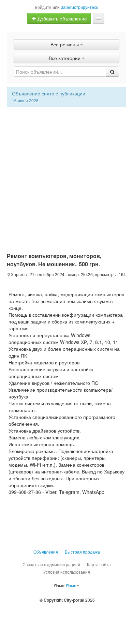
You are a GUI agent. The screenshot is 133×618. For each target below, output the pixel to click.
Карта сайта (99, 564)
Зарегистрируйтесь (79, 7)
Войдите (43, 7)
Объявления (45, 552)
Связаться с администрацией (51, 564)
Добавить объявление (61, 18)
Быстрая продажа (82, 552)
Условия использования (66, 572)
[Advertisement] (66, 176)
